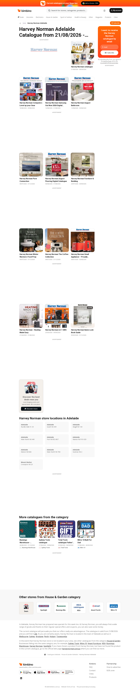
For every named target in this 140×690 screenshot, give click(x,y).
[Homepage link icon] (45, 654)
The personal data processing (86, 687)
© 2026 (52, 687)
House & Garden (52, 17)
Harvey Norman (36, 646)
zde (35, 634)
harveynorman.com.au (71, 648)
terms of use (107, 61)
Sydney (32, 636)
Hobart (53, 636)
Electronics (39, 17)
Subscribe (117, 23)
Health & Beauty (80, 17)
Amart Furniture (94, 643)
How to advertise (114, 667)
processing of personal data (109, 63)
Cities (116, 17)
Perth (46, 636)
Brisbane (39, 636)
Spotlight (47, 646)
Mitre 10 (83, 643)
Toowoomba (61, 636)
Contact (92, 670)
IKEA (104, 643)
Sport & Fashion (66, 17)
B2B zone (111, 670)
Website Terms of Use (68, 687)
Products (108, 17)
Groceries (29, 17)
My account (117, 10)
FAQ (90, 667)
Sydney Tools (73, 643)
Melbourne (23, 636)
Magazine (98, 17)
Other (91, 17)
